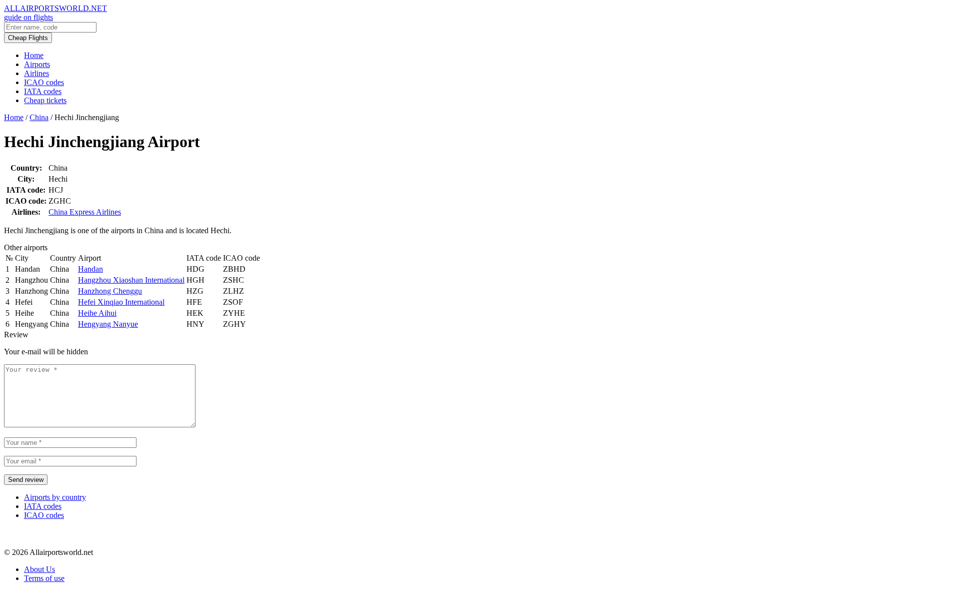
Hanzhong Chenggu (110, 291)
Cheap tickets (45, 100)
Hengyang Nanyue (108, 324)
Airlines (36, 73)
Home (34, 55)
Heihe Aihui (97, 313)
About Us (39, 569)
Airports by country (55, 497)
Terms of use (44, 578)
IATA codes (43, 91)
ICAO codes (44, 82)
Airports (37, 64)
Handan (90, 269)
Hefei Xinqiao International (121, 302)
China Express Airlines (84, 212)
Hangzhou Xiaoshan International (131, 280)
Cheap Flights (28, 38)
